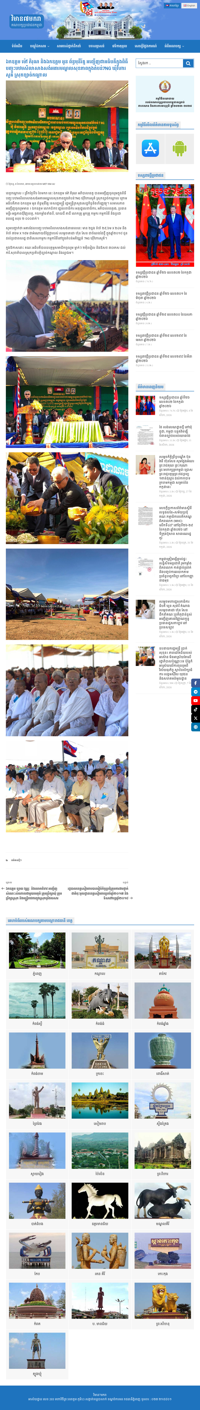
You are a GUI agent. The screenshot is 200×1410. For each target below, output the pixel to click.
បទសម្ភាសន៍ (96, 46)
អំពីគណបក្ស (173, 46)
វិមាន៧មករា (26, 19)
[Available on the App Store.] (150, 149)
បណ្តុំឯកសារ (38, 46)
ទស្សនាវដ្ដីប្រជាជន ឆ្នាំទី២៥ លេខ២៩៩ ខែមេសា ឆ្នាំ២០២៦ (161, 338)
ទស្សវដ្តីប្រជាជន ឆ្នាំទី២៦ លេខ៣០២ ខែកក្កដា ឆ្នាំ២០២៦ (164, 275)
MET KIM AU (49, 184)
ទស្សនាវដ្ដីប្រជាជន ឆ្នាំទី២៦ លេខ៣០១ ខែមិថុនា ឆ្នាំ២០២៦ (161, 296)
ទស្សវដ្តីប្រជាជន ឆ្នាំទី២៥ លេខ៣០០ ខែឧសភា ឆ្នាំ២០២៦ (164, 317)
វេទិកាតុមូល (119, 46)
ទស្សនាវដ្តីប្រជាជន (150, 175)
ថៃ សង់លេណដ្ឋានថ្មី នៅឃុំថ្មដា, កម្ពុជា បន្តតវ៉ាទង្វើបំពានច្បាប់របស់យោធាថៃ (175, 431)
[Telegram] (195, 691)
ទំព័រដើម (17, 46)
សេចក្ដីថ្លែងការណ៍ (146, 46)
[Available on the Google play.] (179, 149)
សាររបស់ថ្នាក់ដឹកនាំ (69, 46)
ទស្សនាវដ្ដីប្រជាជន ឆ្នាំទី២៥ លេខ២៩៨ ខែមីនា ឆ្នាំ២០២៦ (164, 359)
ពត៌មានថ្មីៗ (16, 860)
